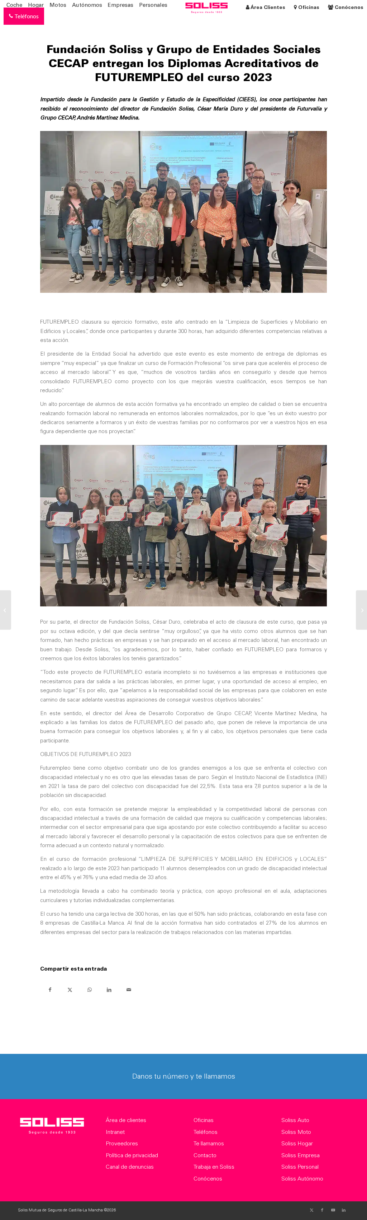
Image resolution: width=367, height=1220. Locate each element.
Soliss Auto (295, 1120)
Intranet (115, 1132)
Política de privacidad (132, 1156)
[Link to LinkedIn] (343, 1210)
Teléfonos (206, 1132)
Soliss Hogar (297, 1144)
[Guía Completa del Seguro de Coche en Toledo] (361, 610)
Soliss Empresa (300, 1156)
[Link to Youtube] (333, 1210)
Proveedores (122, 1144)
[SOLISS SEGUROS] (52, 1127)
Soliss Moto (296, 1132)
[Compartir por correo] (129, 990)
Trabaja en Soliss (214, 1167)
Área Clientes (268, 7)
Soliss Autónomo (302, 1179)
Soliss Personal (300, 1167)
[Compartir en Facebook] (50, 990)
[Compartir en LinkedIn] (109, 990)
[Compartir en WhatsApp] (89, 990)
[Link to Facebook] (322, 1210)
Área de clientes (126, 1120)
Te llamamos (209, 1144)
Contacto (205, 1156)
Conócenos (348, 7)
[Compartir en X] (70, 990)
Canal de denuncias (130, 1167)
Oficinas (309, 7)
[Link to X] (311, 1210)
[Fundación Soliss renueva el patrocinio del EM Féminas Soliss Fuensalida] (5, 610)
